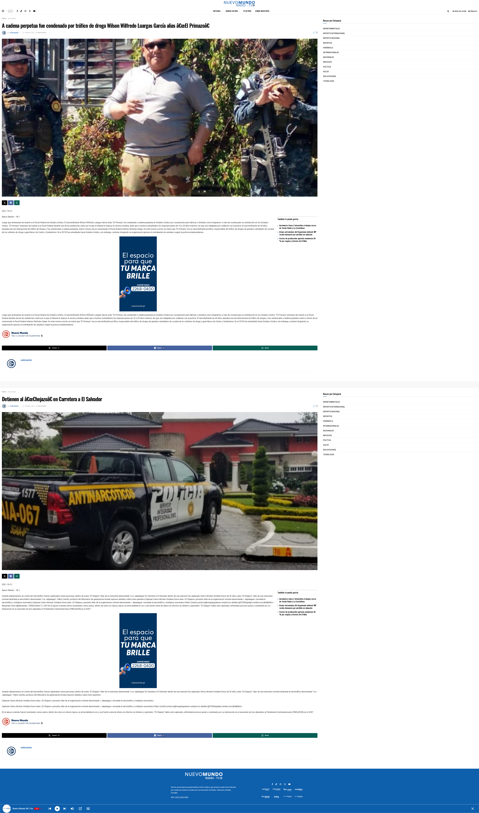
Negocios (327, 62)
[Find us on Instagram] (25, 10)
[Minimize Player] (473, 809)
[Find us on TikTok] (21, 10)
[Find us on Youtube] (34, 10)
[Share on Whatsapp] (17, 202)
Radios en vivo (232, 11)
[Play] (57, 809)
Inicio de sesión (460, 11)
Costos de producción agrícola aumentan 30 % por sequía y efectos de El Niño (297, 239)
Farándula (328, 47)
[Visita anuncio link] (159, 273)
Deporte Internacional (334, 33)
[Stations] (88, 808)
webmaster (14, 32)
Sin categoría (329, 76)
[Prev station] (65, 809)
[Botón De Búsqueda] (448, 10)
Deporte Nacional (331, 38)
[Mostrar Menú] (3, 11)
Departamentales (331, 28)
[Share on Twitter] (4, 202)
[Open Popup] (80, 809)
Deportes (327, 43)
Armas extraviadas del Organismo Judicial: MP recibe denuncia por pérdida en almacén (297, 233)
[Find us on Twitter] (30, 10)
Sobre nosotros (262, 11)
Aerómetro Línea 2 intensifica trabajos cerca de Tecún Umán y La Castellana (297, 226)
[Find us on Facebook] (17, 10)
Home (4, 18)
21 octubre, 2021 (29, 32)
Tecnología (328, 81)
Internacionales (331, 52)
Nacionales (12, 18)
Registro (473, 11)
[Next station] (50, 809)
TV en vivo (247, 11)
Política (327, 67)
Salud (326, 71)
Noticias (216, 11)
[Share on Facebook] (10, 202)
